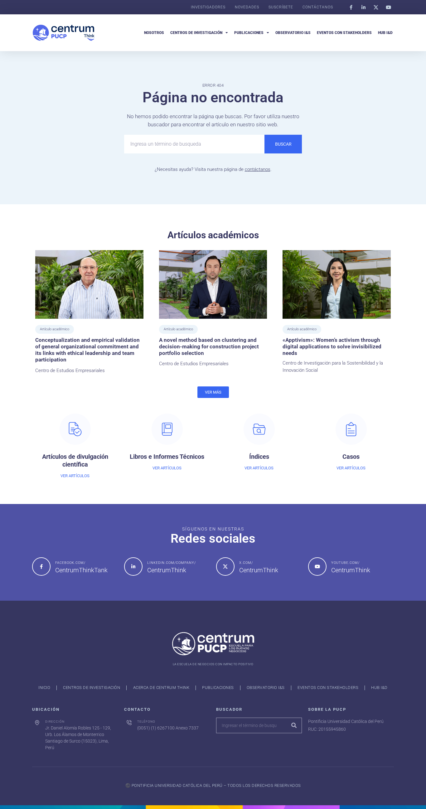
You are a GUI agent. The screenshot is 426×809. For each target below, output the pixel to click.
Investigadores (208, 7)
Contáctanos (318, 7)
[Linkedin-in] (363, 7)
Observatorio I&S (293, 33)
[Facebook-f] (351, 7)
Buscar (283, 144)
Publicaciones (249, 33)
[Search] (294, 725)
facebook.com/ (70, 563)
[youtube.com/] (317, 566)
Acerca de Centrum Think (161, 687)
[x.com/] (225, 566)
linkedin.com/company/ (171, 563)
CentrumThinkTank (81, 570)
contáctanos (257, 169)
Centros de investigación (196, 33)
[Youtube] (388, 7)
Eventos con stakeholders (344, 33)
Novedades (247, 7)
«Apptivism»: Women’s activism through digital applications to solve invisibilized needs (332, 346)
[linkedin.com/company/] (133, 566)
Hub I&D (385, 33)
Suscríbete (281, 7)
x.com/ (246, 563)
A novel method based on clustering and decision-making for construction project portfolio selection (209, 346)
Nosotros (154, 33)
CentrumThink (166, 570)
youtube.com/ (345, 563)
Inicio (44, 687)
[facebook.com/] (41, 566)
